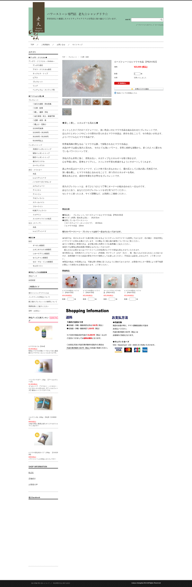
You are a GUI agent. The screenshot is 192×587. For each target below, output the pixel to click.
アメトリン (37, 194)
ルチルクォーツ (39, 186)
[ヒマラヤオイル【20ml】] (43, 332)
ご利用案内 (45, 45)
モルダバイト (38, 266)
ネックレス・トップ (40, 74)
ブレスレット (72, 57)
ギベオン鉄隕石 (39, 245)
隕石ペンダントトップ (41, 157)
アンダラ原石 (38, 65)
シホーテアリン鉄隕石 (41, 254)
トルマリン (37, 215)
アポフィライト (39, 198)
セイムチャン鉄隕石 (40, 258)
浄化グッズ (33, 276)
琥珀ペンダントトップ (41, 153)
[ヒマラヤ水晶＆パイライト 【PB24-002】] (133, 281)
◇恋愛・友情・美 (39, 120)
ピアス (35, 78)
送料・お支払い (34, 311)
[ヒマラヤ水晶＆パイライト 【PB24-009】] (92, 281)
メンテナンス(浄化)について (39, 297)
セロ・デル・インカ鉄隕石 (43, 262)
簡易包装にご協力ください (39, 306)
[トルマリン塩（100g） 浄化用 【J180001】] (43, 403)
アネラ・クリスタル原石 (42, 69)
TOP (32, 45)
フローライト (38, 206)
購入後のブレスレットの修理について (43, 302)
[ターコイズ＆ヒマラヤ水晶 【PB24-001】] (113, 281)
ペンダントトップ (35, 145)
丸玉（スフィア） (35, 223)
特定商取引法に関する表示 (61, 583)
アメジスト (37, 190)
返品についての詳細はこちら (127, 93)
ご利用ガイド (34, 287)
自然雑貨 (32, 280)
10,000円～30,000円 (40, 133)
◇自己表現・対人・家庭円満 (44, 116)
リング (35, 86)
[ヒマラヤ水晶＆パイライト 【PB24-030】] (71, 281)
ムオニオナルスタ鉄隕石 (42, 250)
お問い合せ (61, 45)
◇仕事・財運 (84, 57)
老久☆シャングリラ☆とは (39, 293)
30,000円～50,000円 (40, 137)
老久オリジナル (39, 161)
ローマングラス (39, 165)
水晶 (34, 174)
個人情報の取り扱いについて (40, 583)
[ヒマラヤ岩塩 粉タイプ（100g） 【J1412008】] (43, 438)
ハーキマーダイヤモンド (42, 182)
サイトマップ (77, 45)
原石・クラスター (35, 170)
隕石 (30, 241)
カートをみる (159, 25)
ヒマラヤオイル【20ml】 (37, 346)
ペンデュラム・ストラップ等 (44, 90)
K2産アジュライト (40, 211)
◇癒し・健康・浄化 (40, 112)
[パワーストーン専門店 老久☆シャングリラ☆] (37, 39)
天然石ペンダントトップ (42, 149)
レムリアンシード (39, 178)
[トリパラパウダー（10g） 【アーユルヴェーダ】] (43, 366)
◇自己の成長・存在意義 (42, 104)
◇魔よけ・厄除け (39, 124)
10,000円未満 (38, 128)
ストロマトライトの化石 (42, 219)
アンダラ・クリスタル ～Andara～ (42, 61)
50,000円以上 (38, 141)
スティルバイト (39, 202)
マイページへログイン (145, 25)
